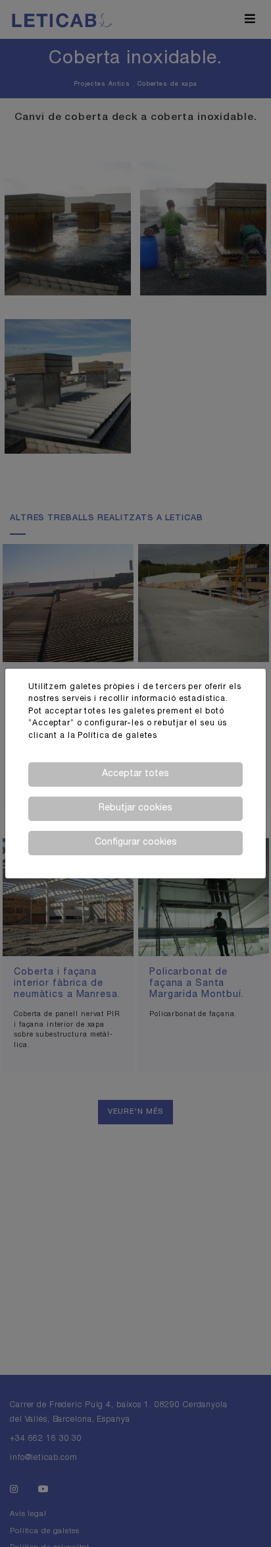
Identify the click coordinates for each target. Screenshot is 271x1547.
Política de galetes (117, 736)
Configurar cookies (136, 842)
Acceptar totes (135, 774)
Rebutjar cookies (135, 808)
